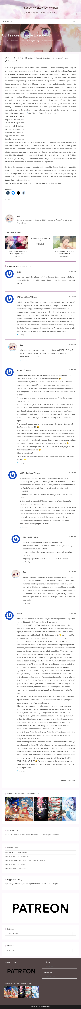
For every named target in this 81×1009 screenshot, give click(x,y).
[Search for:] (11, 21)
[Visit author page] (9, 218)
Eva (9, 58)
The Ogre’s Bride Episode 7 (19, 852)
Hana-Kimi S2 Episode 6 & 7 (19, 856)
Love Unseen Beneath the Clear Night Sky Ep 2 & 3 (27, 860)
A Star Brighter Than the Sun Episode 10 (64, 252)
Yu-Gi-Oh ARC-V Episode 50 (40, 239)
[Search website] (74, 22)
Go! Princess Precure (60, 58)
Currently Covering (43, 58)
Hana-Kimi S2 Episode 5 (18, 864)
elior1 (19, 272)
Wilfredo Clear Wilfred (27, 297)
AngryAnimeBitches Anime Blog (41, 7)
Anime (30, 58)
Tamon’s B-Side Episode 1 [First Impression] (16, 252)
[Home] (2, 41)
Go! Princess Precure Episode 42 (51, 41)
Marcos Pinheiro (24, 370)
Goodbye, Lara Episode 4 (18, 868)
